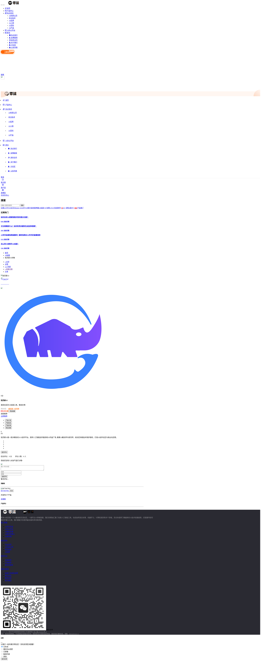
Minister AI (17, 208)
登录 (2, 177)
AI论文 (11, 208)
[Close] (1, 642)
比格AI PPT (5, 208)
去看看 (3, 499)
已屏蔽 (5, 652)
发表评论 (4, 476)
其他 (5, 656)
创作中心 (5, 195)
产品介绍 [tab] (8, 420)
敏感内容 (6, 654)
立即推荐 (4, 416)
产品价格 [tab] (8, 425)
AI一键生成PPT (70, 208)
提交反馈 (4, 659)
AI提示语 (29, 208)
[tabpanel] (72, 446)
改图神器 (35, 208)
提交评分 (4, 452)
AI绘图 (7, 255)
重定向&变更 (8, 649)
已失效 (5, 647)
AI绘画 (41, 208)
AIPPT (23, 208)
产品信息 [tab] (8, 423)
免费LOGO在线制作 (54, 208)
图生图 (10, 409)
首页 (6, 253)
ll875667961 (5, 491)
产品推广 (80, 208)
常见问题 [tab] (8, 428)
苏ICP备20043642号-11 (40, 632)
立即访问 (4, 411)
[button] (7, 110)
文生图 (16, 409)
